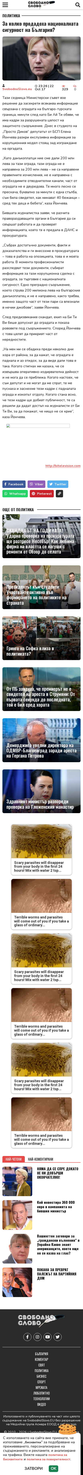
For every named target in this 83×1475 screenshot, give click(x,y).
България (41, 1353)
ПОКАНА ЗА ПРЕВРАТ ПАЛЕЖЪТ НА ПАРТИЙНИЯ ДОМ (56, 1274)
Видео (41, 1404)
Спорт (41, 1382)
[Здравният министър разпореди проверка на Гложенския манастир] (41, 791)
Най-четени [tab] (14, 1159)
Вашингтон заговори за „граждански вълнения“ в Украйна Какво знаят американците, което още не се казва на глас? (58, 1244)
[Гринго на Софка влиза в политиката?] (41, 638)
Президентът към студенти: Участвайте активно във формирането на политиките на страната (36, 594)
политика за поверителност (48, 1459)
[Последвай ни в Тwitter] (58, 1337)
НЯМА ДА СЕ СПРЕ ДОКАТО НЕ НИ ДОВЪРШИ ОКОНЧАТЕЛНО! (57, 1173)
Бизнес (41, 1376)
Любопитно (41, 1393)
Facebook (16, 484)
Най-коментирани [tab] (40, 1159)
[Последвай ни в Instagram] (37, 1337)
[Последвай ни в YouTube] (48, 1337)
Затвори (34, 1468)
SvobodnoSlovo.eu (17, 89)
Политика (11, 15)
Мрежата (41, 1387)
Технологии (41, 1398)
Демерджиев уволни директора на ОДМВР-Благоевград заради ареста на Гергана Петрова (41, 750)
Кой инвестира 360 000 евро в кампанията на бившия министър (56, 1206)
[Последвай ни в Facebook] (27, 1337)
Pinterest (44, 494)
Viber (39, 484)
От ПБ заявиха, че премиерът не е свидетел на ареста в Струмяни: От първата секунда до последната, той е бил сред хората (40, 696)
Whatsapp (17, 494)
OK (53, 1468)
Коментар (41, 1359)
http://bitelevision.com (63, 466)
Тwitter (60, 484)
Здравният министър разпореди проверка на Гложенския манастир (40, 803)
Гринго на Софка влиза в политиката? (30, 650)
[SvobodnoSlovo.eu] (41, 1321)
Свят (41, 1365)
